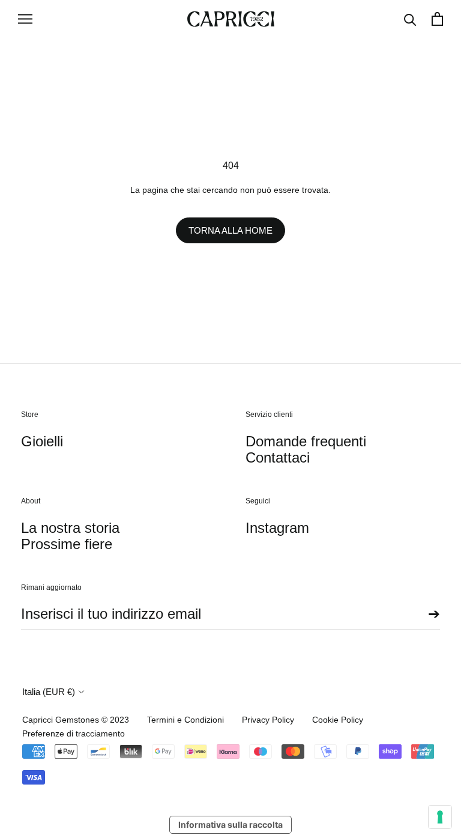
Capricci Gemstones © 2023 (75, 719)
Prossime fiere (66, 544)
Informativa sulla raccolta (230, 824)
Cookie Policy (337, 719)
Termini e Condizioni (185, 719)
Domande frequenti (306, 441)
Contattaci (278, 457)
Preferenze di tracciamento (73, 733)
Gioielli (42, 441)
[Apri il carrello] (437, 19)
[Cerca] (410, 19)
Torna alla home (230, 230)
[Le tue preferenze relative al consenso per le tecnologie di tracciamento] (440, 817)
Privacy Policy (268, 719)
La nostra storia (70, 528)
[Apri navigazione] (25, 19)
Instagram (277, 528)
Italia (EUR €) (48, 692)
